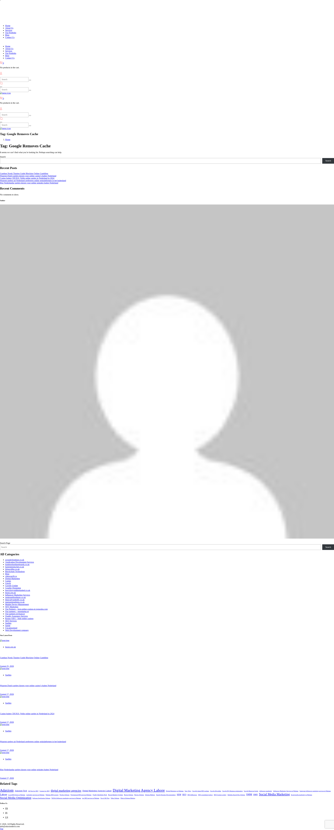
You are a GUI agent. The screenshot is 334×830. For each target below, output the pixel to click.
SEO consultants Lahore (205, 795)
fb (6, 808)
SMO (255, 794)
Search (3, 157)
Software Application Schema (41, 798)
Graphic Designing (13, 588)
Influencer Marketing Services (17, 595)
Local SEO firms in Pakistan (16, 795)
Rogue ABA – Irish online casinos (19, 618)
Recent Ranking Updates (115, 795)
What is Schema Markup (127, 798)
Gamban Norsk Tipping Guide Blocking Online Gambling (24, 173)
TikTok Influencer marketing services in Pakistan (66, 798)
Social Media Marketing (274, 794)
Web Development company (17, 630)
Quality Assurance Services (16, 616)
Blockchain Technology (15, 571)
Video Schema (115, 798)
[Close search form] (1, 86)
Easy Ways (188, 791)
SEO (184, 794)
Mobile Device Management (17, 604)
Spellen (8, 623)
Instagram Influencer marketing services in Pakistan (315, 791)
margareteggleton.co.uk (15, 602)
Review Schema (139, 795)
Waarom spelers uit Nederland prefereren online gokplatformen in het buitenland (33, 180)
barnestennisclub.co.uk (14, 567)
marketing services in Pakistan (35, 795)
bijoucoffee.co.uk (12, 569)
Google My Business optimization (232, 791)
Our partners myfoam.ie (15, 614)
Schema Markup (150, 795)
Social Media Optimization (15, 797)
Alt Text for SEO (33, 791)
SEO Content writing (220, 795)
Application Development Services (19, 562)
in (6, 813)
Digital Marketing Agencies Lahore (97, 791)
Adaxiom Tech (21, 791)
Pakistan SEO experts (52, 795)
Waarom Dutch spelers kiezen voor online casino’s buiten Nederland (28, 176)
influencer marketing (265, 791)
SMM (249, 794)
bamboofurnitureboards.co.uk (17, 564)
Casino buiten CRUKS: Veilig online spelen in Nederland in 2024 (27, 178)
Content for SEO (45, 791)
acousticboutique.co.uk (14, 560)
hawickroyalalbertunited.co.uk (17, 590)
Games (8, 581)
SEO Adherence (192, 795)
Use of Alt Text (104, 798)
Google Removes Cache (251, 791)
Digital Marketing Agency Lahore (139, 790)
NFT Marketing (11, 607)
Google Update (11, 586)
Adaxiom (7, 790)
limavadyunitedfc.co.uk (15, 600)
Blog (7, 574)
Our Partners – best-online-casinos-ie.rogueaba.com (26, 609)
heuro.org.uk (10, 593)
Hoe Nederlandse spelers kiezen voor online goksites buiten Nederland (29, 183)
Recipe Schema (128, 795)
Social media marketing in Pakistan (301, 795)
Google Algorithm (215, 791)
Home (7, 139)
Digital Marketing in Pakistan (175, 791)
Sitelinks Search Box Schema (236, 795)
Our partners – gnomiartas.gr (17, 611)
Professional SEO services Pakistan (81, 795)
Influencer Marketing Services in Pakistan (285, 791)
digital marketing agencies (66, 790)
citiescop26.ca (11, 576)
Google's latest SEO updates (200, 791)
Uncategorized (11, 628)
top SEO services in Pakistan (90, 798)
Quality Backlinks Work (100, 795)
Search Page (5, 543)
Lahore (3, 794)
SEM (179, 794)
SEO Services (11, 621)
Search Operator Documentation (166, 795)
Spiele (7, 625)
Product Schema (64, 795)
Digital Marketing (12, 578)
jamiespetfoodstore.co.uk (15, 597)
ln (6, 817)
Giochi (8, 583)
